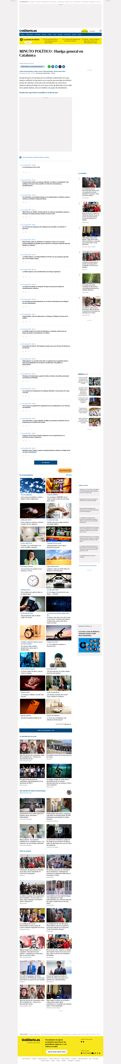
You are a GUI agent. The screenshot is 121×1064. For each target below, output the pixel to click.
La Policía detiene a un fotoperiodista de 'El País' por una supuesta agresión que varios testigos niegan (45, 257)
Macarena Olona (53, 1)
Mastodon (77, 1060)
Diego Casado (50, 957)
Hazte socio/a (85, 31)
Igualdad (60, 34)
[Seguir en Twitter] (84, 1053)
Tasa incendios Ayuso (61, 1)
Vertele (74, 34)
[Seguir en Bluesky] (81, 1053)
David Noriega (50, 905)
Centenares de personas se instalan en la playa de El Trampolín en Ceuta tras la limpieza (31, 871)
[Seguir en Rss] (99, 1053)
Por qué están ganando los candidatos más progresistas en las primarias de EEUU (31, 781)
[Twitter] (60, 66)
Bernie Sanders (23, 785)
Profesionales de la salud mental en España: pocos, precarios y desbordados (32, 815)
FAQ (90, 1058)
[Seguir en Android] (81, 1041)
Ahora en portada (25, 851)
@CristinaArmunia (26, 793)
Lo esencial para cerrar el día (31, 167)
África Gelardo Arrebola (25, 957)
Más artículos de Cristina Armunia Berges (33, 791)
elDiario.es (22, 875)
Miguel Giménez (86, 315)
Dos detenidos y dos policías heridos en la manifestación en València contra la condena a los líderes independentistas (46, 198)
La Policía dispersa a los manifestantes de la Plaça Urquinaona (41, 271)
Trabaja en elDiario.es (42, 1058)
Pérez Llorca (68, 1)
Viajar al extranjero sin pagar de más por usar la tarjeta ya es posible (83, 420)
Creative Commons (65, 1058)
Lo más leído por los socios (28, 736)
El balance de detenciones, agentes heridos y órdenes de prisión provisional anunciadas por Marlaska (45, 377)
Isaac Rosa (49, 759)
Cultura (50, 34)
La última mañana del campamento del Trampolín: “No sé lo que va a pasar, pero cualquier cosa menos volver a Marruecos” (32, 898)
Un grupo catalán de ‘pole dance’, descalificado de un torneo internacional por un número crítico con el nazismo (59, 782)
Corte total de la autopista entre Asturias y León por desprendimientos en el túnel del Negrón (89, 510)
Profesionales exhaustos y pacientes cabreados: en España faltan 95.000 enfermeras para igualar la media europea (59, 816)
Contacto (53, 1060)
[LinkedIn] (63, 66)
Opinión (44, 34)
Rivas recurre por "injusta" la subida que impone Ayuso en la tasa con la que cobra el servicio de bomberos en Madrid (90, 216)
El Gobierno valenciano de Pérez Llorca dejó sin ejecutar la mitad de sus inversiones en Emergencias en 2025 (91, 310)
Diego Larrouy (38, 71)
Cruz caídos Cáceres (85, 1)
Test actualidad (74, 1034)
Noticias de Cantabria (81, 1034)
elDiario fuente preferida (48, 1034)
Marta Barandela (48, 71)
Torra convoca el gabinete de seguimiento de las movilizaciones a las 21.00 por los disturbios (46, 406)
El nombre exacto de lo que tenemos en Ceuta (59, 756)
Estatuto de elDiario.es (85, 626)
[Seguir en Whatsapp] (97, 1053)
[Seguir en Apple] (83, 1041)
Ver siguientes (46, 462)
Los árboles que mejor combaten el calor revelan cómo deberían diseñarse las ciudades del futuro (90, 287)
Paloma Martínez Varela (25, 760)
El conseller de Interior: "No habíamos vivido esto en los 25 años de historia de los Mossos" (46, 347)
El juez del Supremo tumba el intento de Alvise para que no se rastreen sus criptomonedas (57, 978)
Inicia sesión (92, 31)
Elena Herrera (50, 981)
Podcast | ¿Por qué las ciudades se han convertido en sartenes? (83, 400)
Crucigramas (30, 1034)
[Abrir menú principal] (101, 30)
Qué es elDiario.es (26, 1058)
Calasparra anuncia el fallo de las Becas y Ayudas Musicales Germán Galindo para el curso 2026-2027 (89, 491)
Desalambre (67, 34)
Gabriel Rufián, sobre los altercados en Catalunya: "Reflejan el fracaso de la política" (45, 317)
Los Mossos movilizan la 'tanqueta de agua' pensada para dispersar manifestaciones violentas (43, 287)
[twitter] (23, 173)
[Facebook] (52, 66)
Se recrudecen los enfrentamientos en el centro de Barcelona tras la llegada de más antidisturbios (45, 302)
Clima (54, 34)
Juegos (79, 34)
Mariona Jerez (50, 787)
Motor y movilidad (99, 1034)
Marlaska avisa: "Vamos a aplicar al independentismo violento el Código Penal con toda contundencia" (46, 451)
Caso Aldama (32, 1)
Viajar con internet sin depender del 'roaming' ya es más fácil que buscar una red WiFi (83, 380)
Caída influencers (93, 1)
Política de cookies (45, 1060)
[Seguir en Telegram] (88, 1053)
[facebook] (26, 173)
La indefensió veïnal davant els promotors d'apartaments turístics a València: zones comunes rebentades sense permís (89, 520)
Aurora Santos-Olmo (59, 71)
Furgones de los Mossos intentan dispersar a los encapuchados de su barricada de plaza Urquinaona (43, 436)
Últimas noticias (83, 485)
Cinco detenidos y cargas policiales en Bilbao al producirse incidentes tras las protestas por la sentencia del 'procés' (45, 421)
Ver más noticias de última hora (87, 565)
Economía (37, 34)
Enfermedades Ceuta (45, 1)
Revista (58, 1060)
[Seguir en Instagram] (90, 1053)
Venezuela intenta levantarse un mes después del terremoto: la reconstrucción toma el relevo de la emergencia (83, 391)
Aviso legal (73, 1058)
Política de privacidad (82, 1058)
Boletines (64, 1060)
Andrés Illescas (50, 877)
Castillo (42, 1034)
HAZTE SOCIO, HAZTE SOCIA (57, 1052)
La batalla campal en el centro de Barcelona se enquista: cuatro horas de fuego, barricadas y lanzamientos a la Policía (44, 332)
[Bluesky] (56, 66)
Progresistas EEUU (77, 1)
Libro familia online (57, 1034)
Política (22, 34)
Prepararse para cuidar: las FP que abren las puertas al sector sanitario (83, 410)
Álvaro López (85, 292)
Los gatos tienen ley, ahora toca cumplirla (87, 556)
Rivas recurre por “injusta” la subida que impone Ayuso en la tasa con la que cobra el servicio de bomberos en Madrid (59, 952)
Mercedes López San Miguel (53, 1007)
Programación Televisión (66, 1034)
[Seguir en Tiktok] (95, 1053)
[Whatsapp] (49, 66)
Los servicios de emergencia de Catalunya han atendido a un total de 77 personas (44, 227)
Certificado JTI (71, 1060)
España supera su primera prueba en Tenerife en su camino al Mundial (89, 499)
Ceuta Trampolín (38, 1)
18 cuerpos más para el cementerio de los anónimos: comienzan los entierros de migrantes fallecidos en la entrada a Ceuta (59, 872)
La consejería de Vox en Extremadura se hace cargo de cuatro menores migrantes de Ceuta (32, 925)
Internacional (29, 34)
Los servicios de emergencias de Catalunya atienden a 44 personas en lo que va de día (45, 391)
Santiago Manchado (25, 929)
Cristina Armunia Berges (26, 71)
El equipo (34, 1058)
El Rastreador (50, 931)
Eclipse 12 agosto (37, 1034)
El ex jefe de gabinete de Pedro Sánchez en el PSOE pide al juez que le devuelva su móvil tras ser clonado (32, 978)
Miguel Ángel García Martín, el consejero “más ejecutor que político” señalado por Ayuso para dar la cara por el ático (31, 952)
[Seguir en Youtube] (93, 1053)
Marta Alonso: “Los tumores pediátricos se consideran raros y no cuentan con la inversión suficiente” (32, 841)
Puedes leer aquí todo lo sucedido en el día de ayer (38, 92)
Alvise (72, 1)
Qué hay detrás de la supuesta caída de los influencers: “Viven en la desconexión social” (32, 757)
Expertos (94, 1034)
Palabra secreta (88, 1034)
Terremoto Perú (99, 1)
